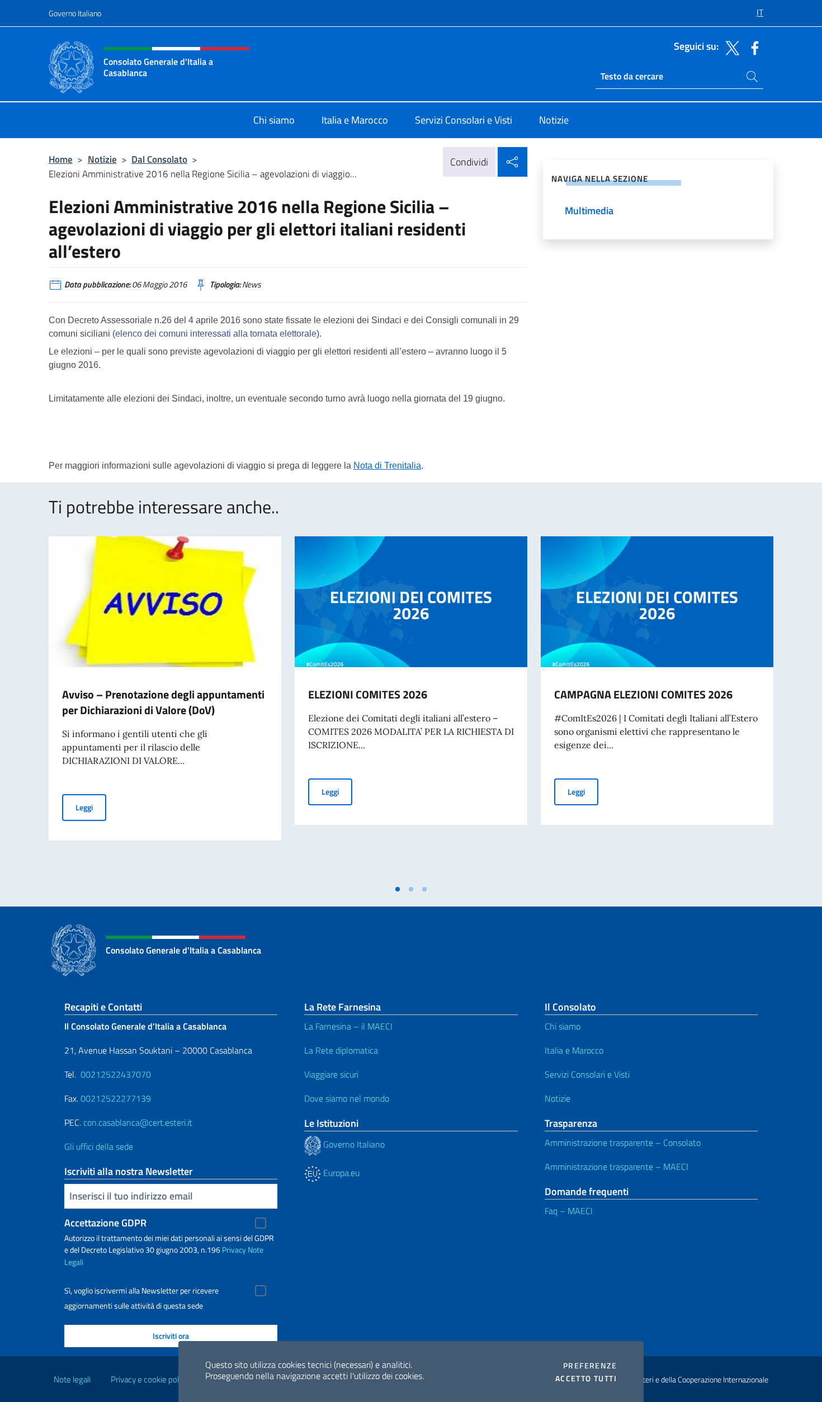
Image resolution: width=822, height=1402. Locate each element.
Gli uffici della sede (98, 1146)
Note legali (72, 1379)
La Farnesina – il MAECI (348, 1026)
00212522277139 (116, 1098)
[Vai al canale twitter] (730, 47)
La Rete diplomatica (341, 1050)
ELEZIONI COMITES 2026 (367, 694)
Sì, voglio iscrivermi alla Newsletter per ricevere (141, 1291)
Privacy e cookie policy (149, 1379)
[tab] (397, 889)
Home (61, 159)
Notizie (102, 159)
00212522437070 (116, 1074)
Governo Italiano (75, 13)
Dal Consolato (159, 159)
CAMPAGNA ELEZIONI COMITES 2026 (643, 694)
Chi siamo (562, 1026)
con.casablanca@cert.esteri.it (137, 1122)
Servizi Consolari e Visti (587, 1074)
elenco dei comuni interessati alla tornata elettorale (215, 333)
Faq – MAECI (569, 1210)
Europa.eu (340, 1172)
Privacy (234, 1249)
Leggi (90, 807)
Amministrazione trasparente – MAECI (616, 1166)
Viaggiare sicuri (331, 1074)
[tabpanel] (165, 707)
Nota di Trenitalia (387, 465)
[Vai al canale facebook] (752, 47)
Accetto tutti (586, 1378)
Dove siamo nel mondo (346, 1098)
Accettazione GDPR (105, 1222)
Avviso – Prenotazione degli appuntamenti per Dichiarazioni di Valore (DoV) (163, 702)
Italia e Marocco (574, 1050)
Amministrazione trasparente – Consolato (623, 1142)
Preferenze (590, 1366)
